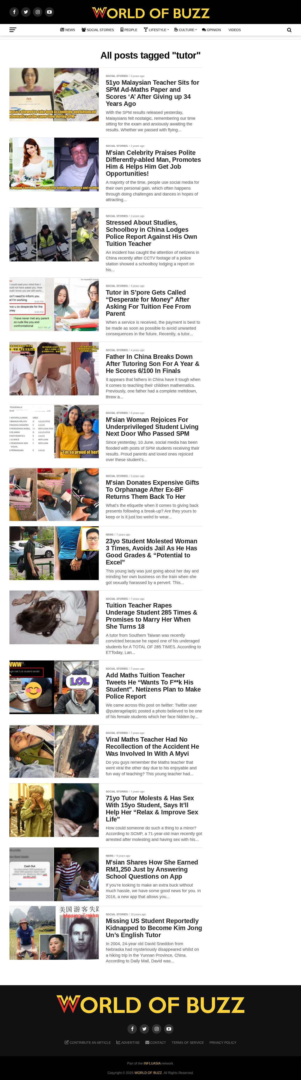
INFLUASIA (152, 1063)
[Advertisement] (254, 141)
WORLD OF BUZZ (148, 1073)
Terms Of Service (188, 1042)
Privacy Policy (223, 1042)
